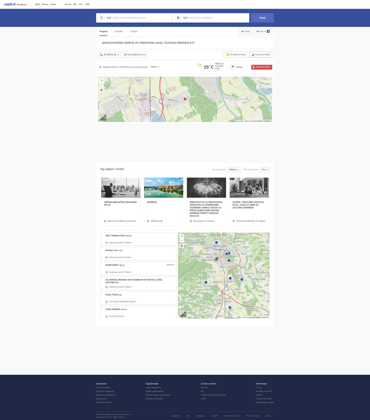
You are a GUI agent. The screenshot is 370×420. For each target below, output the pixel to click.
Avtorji (259, 395)
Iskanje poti (101, 398)
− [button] (101, 84)
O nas (258, 387)
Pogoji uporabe (253, 416)
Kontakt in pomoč (264, 391)
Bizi (75, 4)
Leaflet (246, 121)
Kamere (240, 67)
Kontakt (214, 416)
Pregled (103, 31)
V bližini (133, 31)
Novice (45, 4)
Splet (37, 4)
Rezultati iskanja (103, 402)
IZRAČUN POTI (263, 67)
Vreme (53, 4)
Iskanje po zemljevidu (106, 395)
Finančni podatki (262, 54)
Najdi (262, 18)
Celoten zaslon (269, 79)
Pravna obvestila (263, 398)
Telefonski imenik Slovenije (213, 395)
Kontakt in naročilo (154, 398)
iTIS (81, 4)
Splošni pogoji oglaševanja (158, 395)
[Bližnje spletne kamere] (232, 66)
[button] (101, 90)
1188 (87, 4)
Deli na (263, 31)
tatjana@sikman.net (137, 54)
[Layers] (103, 117)
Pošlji (247, 31)
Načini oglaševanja (154, 391)
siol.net (68, 4)
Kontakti (118, 31)
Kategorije (201, 416)
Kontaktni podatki (238, 54)
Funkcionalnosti (103, 387)
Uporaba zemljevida (105, 391)
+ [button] (101, 80)
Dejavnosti (176, 416)
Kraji (188, 416)
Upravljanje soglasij (265, 402)
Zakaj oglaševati (153, 387)
